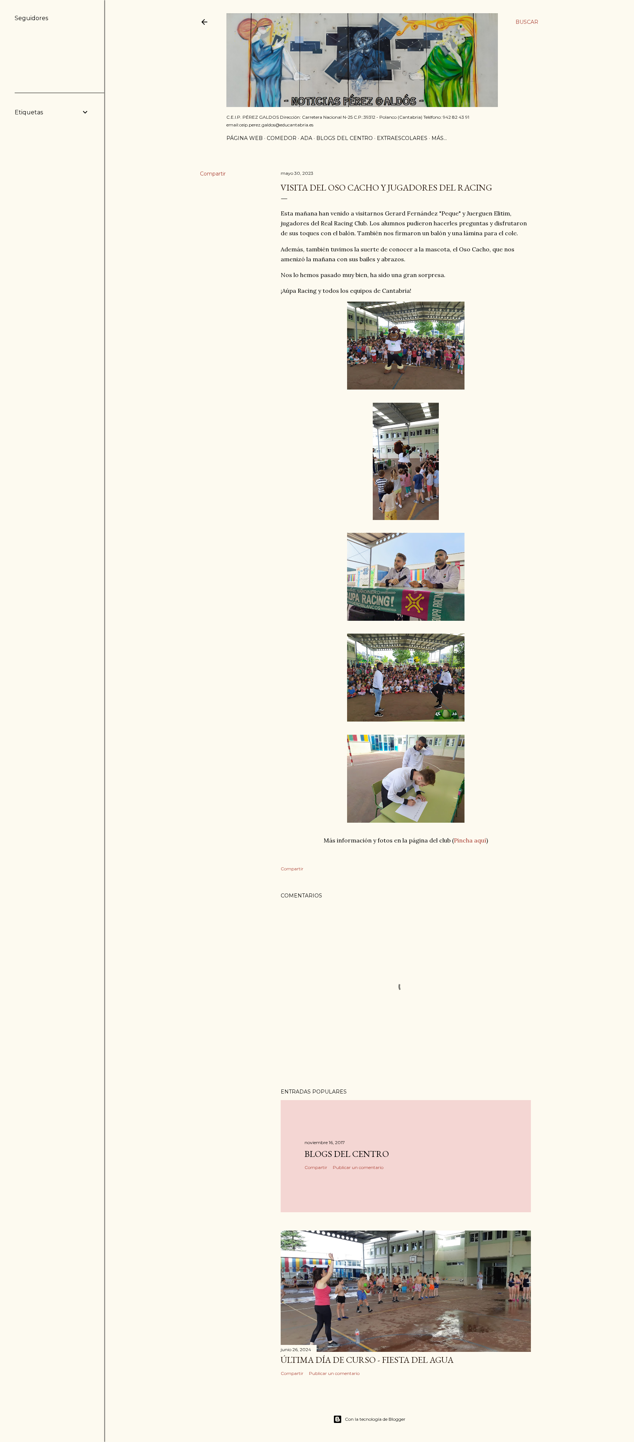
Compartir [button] (213, 173)
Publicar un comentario (358, 1167)
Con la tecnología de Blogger (375, 1419)
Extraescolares (402, 138)
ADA (306, 138)
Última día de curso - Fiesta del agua (367, 1359)
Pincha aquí (470, 840)
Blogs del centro (344, 138)
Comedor (281, 138)
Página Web (244, 138)
